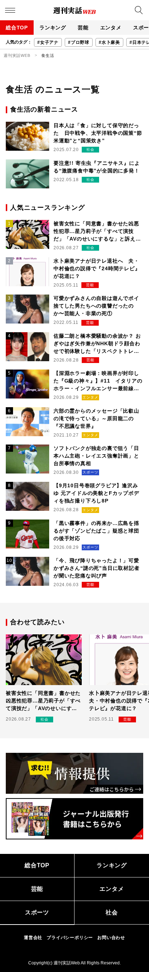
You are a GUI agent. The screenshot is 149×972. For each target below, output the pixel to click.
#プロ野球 (78, 42)
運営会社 (33, 937)
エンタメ (111, 27)
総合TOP (17, 27)
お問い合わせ (111, 937)
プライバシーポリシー (70, 937)
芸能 (83, 27)
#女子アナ (48, 42)
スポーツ (37, 912)
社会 (112, 912)
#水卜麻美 (109, 42)
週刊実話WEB (17, 55)
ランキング (52, 27)
